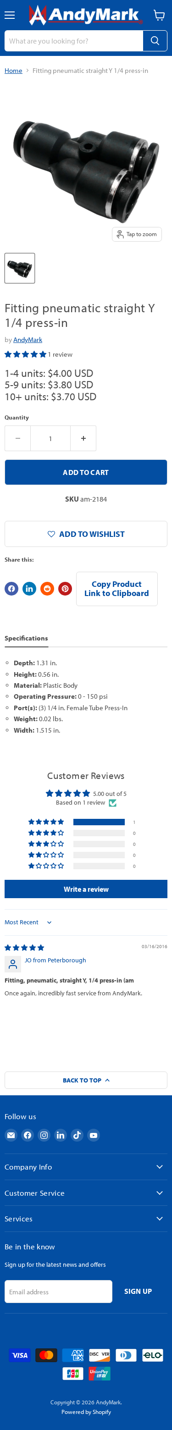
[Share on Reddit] (47, 589)
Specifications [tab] (26, 638)
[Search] (155, 40)
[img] (24, 948)
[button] (26, 354)
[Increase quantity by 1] (83, 438)
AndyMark (27, 339)
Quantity (17, 417)
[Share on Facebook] (11, 589)
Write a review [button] (86, 889)
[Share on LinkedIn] (29, 589)
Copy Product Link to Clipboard (116, 589)
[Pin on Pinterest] (65, 589)
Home (13, 70)
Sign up (138, 1291)
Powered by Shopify (86, 1411)
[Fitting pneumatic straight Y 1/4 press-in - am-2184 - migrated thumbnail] (19, 268)
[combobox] (74, 40)
